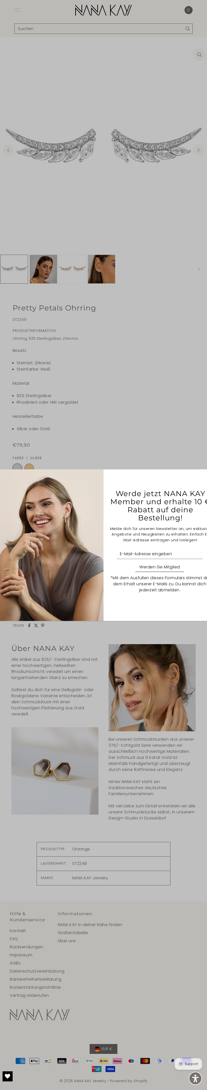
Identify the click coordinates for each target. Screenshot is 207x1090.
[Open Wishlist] (8, 1076)
